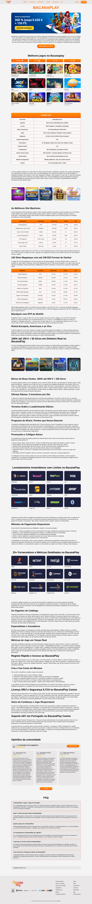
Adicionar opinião (73, 746)
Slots (71, 60)
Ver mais (46, 788)
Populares (18, 60)
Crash (53, 60)
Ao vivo (36, 60)
